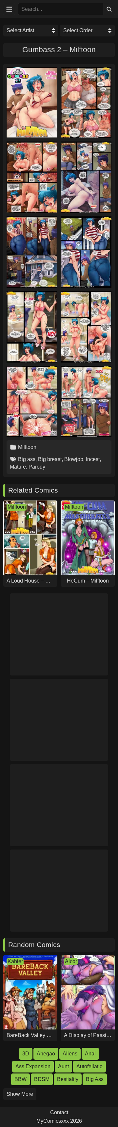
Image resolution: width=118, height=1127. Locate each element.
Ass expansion (32, 1066)
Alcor (71, 961)
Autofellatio (89, 1066)
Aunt (63, 1066)
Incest (93, 459)
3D (25, 1053)
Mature (18, 467)
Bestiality (67, 1079)
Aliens (70, 1053)
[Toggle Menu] (9, 9)
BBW (20, 1079)
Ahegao (46, 1053)
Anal (90, 1053)
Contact (59, 1112)
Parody (37, 467)
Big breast (50, 459)
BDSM (41, 1079)
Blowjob (73, 459)
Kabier (15, 961)
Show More (20, 1094)
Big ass (26, 459)
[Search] (109, 9)
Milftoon (27, 447)
